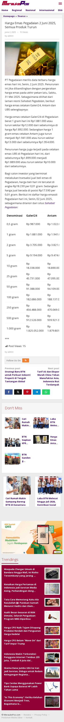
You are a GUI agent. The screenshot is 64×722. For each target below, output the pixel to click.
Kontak (29, 717)
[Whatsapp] (46, 392)
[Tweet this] (18, 392)
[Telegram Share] (37, 392)
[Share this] (9, 392)
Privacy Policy (40, 714)
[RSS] (25, 360)
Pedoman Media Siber (12, 717)
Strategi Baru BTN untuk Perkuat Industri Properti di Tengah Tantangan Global (17, 375)
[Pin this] (27, 392)
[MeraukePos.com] (16, 2)
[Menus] (60, 4)
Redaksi (27, 714)
